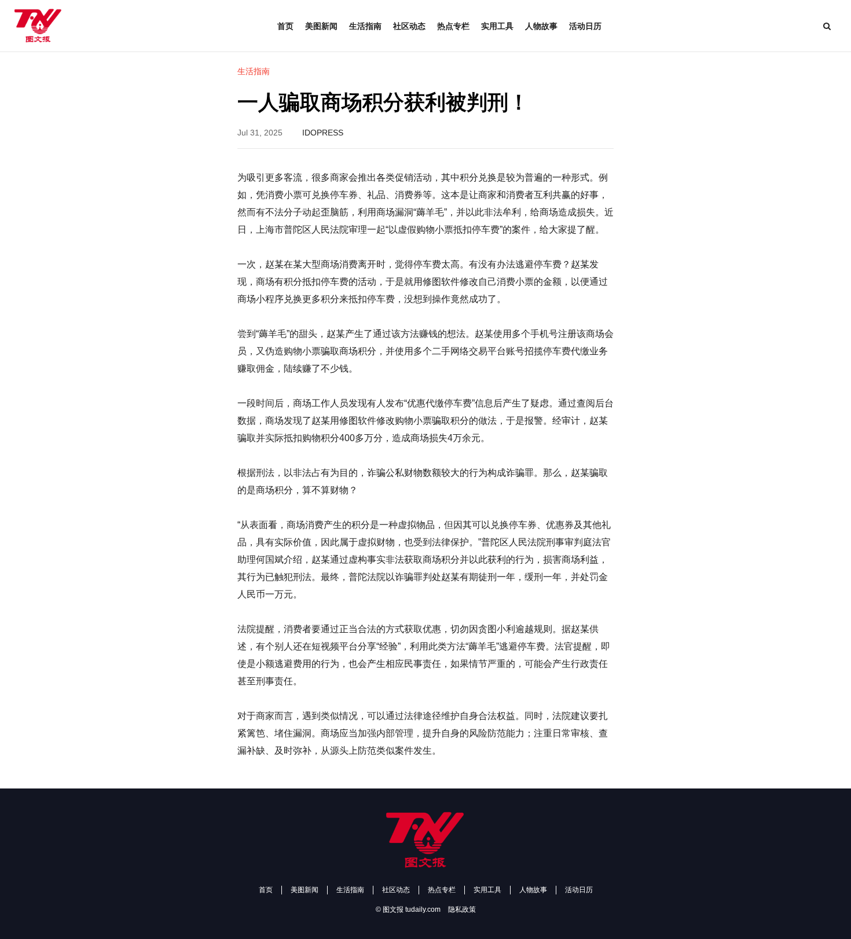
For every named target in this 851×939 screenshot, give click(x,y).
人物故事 (541, 26)
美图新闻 (321, 26)
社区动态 (409, 26)
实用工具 (497, 26)
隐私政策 (462, 909)
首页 (285, 26)
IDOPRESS (322, 132)
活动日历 (585, 26)
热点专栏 (453, 26)
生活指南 (365, 26)
